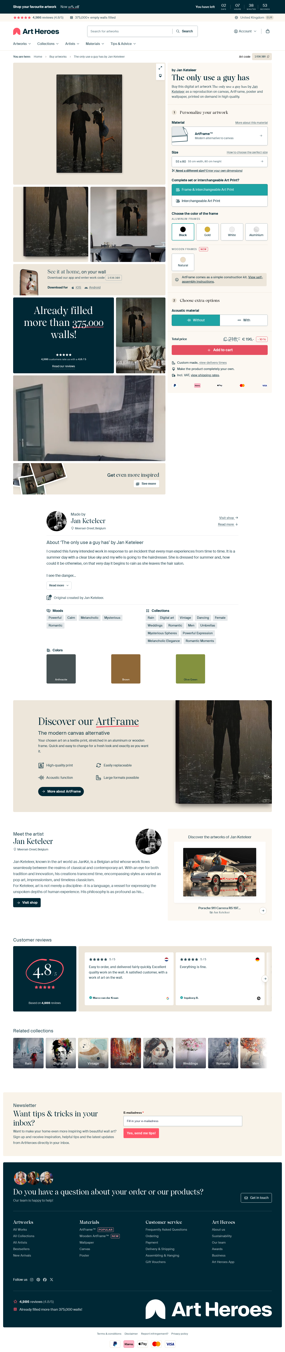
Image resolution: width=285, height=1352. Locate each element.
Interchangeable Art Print (201, 201)
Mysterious (112, 618)
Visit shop (227, 518)
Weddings (155, 625)
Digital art (167, 618)
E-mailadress (134, 1112)
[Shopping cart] (268, 31)
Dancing (203, 618)
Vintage (185, 618)
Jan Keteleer (186, 70)
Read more (226, 524)
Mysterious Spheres (162, 633)
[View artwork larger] (160, 67)
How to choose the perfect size (247, 152)
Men (191, 625)
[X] (51, 1279)
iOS (78, 287)
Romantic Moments (200, 641)
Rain (151, 618)
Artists (70, 44)
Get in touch (259, 1198)
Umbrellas (207, 625)
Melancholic (89, 618)
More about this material (251, 123)
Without (199, 320)
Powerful (55, 618)
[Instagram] (31, 1279)
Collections (45, 44)
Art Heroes (223, 1222)
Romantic (55, 625)
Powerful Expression (198, 633)
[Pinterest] (38, 1279)
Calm (71, 618)
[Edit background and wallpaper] (160, 75)
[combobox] (129, 31)
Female (220, 618)
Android (95, 287)
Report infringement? (154, 1333)
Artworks (20, 44)
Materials (93, 44)
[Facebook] (45, 1279)
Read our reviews (63, 366)
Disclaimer (131, 1333)
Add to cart (223, 349)
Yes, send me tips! (141, 1133)
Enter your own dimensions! (209, 171)
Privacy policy (179, 1333)
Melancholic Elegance (164, 641)
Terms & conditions (109, 1333)
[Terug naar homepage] (36, 31)
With (246, 320)
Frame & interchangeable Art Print (208, 189)
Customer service (164, 1222)
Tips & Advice (121, 44)
